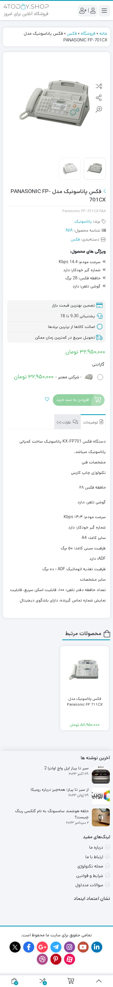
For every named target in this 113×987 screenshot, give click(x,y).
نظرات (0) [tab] (64, 422)
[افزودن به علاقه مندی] (47, 400)
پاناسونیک (83, 221)
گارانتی (98, 364)
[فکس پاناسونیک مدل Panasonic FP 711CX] (84, 670)
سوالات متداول (89, 885)
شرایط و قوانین (89, 876)
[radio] (57, 377)
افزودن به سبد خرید (72, 400)
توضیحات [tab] (91, 422)
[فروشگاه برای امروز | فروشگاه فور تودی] (26, 10)
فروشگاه (88, 33)
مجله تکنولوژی (90, 866)
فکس (72, 33)
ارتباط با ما (94, 857)
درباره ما (96, 847)
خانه (103, 33)
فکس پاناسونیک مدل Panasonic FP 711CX (85, 701)
